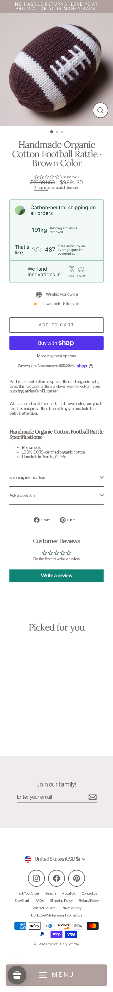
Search (50, 893)
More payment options (56, 356)
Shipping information (27, 477)
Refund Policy (89, 900)
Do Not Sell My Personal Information (56, 915)
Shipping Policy (61, 900)
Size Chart (21, 900)
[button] (47, 176)
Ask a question (22, 495)
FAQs (39, 900)
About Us (68, 893)
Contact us (89, 893)
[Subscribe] (92, 797)
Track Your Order (27, 893)
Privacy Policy (71, 908)
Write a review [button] (56, 576)
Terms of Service (44, 908)
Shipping (41, 188)
